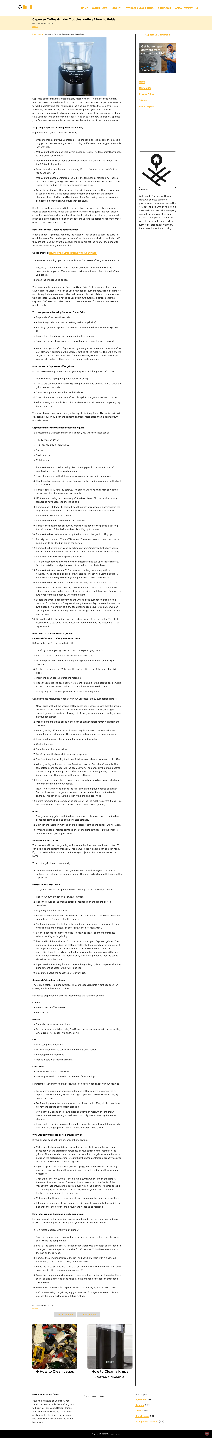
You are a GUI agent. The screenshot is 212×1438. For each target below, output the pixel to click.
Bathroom (140, 1399)
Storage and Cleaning (146, 1421)
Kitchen (35, 26)
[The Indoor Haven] (38, 8)
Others (139, 1410)
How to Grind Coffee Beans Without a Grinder (73, 252)
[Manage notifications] (207, 1434)
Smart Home (142, 1416)
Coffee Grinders (65, 1314)
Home (34, 34)
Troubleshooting (88, 1314)
